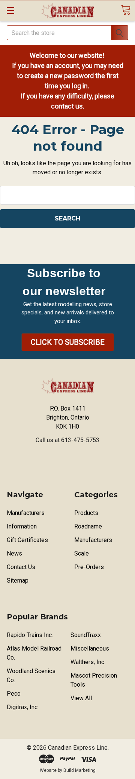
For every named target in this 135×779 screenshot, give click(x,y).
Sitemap (17, 580)
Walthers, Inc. (87, 662)
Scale (81, 553)
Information (22, 526)
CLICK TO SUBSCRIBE (68, 342)
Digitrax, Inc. (23, 707)
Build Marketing (79, 770)
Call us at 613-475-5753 (67, 440)
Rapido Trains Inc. (30, 635)
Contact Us (21, 567)
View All (81, 698)
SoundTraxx (85, 635)
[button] (67, 342)
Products (86, 512)
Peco (14, 693)
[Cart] (125, 10)
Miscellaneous (89, 648)
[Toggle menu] (10, 10)
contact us (67, 106)
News (14, 553)
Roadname (88, 526)
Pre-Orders (89, 567)
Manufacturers (26, 512)
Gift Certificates (27, 539)
